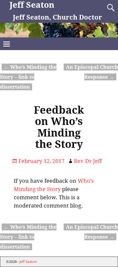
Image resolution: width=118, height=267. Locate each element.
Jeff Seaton (32, 5)
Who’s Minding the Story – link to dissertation (28, 77)
